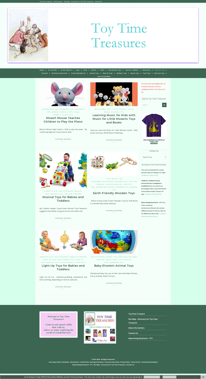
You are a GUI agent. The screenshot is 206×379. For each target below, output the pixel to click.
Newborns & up (117, 262)
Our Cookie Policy (152, 377)
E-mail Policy (84, 362)
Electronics (147, 70)
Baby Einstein (125, 257)
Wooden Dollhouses (105, 187)
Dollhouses (108, 181)
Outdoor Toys (122, 73)
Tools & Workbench (78, 73)
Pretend (45, 73)
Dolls (85, 70)
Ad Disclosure (58, 1)
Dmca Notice (74, 362)
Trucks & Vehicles (113, 184)
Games (93, 70)
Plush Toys (67, 115)
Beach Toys (135, 73)
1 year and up (111, 179)
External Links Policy (112, 362)
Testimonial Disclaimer (149, 362)
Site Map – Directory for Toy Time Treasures (78, 1)
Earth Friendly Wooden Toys (114, 193)
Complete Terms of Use (149, 175)
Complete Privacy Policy (153, 194)
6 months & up (46, 257)
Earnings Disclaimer (97, 362)
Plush (102, 70)
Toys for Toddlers (132, 70)
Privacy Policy (125, 362)
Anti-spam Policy (55, 362)
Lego (77, 70)
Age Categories (62, 109)
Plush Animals (67, 262)
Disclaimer (65, 362)
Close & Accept (169, 377)
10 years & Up (47, 109)
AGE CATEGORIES (104, 76)
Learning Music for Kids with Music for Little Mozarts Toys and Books (114, 119)
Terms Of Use (135, 362)
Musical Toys (159, 70)
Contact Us (98, 1)
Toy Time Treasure (45, 1)
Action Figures (66, 70)
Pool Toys (146, 73)
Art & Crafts (52, 70)
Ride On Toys (107, 73)
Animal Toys (94, 73)
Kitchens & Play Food (59, 73)
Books (42, 70)
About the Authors (136, 328)
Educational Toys (114, 70)
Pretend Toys (121, 181)
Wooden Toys (122, 187)
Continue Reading (63, 139)
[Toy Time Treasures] (103, 35)
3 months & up (51, 191)
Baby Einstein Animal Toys (114, 265)
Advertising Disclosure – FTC (140, 338)
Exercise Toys (159, 73)
